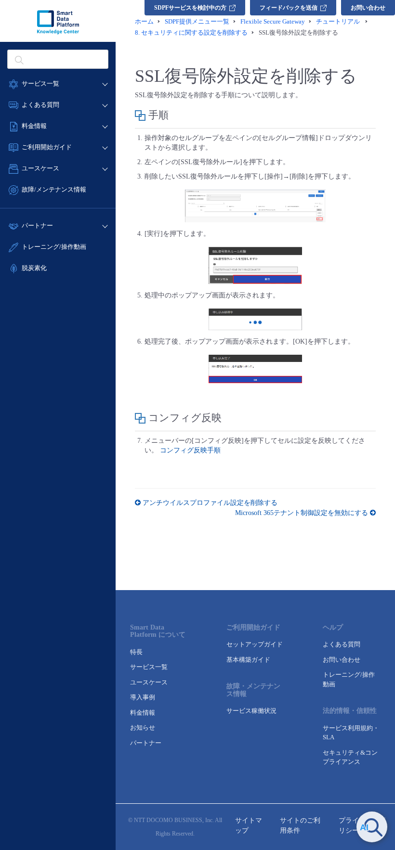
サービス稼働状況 (251, 710)
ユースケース (149, 682)
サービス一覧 (149, 666)
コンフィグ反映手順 (190, 450)
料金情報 (142, 712)
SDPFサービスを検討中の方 (190, 7)
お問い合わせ (368, 7)
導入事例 (142, 697)
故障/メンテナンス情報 (54, 189)
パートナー (145, 743)
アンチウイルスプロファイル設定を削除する (209, 502)
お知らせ (142, 727)
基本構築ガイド (248, 659)
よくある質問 (341, 644)
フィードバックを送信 (288, 7)
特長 (136, 652)
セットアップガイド (254, 644)
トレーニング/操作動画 (54, 246)
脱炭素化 (34, 267)
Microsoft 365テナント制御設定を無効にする (302, 512)
